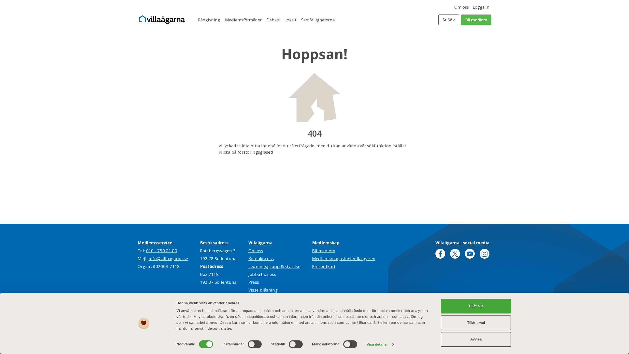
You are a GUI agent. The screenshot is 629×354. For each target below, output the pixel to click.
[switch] (255, 344)
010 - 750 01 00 (161, 250)
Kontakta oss (261, 258)
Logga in (481, 7)
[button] (448, 20)
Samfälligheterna (318, 20)
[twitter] (455, 254)
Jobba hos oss (262, 274)
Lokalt (291, 20)
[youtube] (470, 254)
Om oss (461, 7)
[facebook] (440, 254)
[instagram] (484, 254)
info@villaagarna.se (168, 258)
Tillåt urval (476, 323)
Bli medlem (476, 20)
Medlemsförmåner (244, 20)
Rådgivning (209, 20)
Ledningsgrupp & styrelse (274, 266)
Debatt (274, 20)
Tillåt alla (476, 306)
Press (253, 282)
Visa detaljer (377, 344)
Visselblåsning (263, 290)
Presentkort (323, 266)
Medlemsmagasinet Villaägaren (343, 258)
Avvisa (476, 339)
